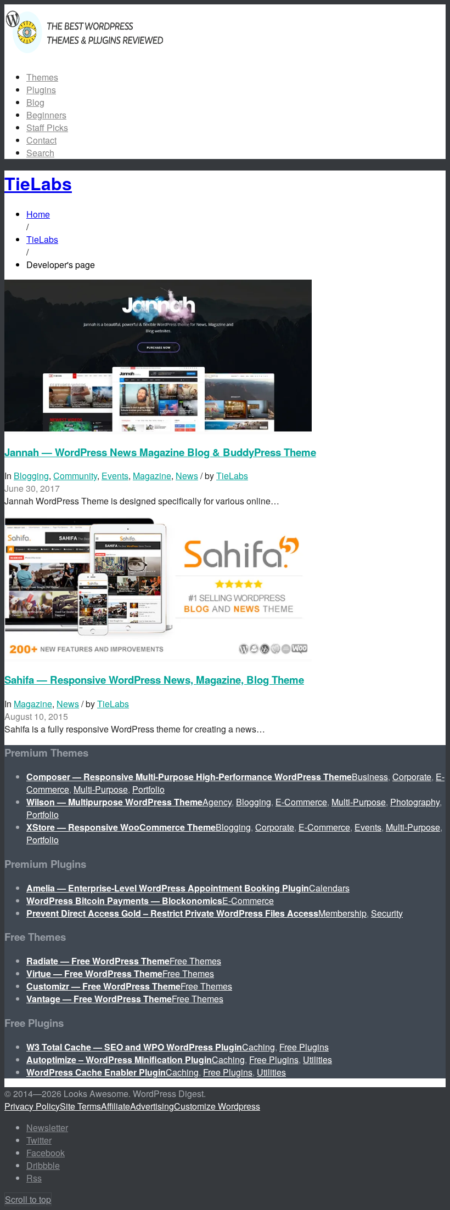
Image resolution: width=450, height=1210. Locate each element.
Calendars (329, 888)
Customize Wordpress (217, 1106)
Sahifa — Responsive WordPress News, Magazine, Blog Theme (154, 679)
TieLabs (232, 475)
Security (387, 913)
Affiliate (115, 1106)
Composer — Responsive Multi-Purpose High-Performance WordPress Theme (189, 776)
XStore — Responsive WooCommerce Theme (121, 827)
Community (75, 475)
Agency (217, 802)
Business (370, 776)
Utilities (317, 1059)
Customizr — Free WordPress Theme (103, 986)
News (187, 475)
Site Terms (80, 1106)
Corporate (411, 776)
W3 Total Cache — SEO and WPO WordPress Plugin (134, 1047)
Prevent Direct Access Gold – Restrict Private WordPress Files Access (172, 913)
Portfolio (148, 789)
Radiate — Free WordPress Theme (98, 961)
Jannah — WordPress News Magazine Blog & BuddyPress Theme (160, 452)
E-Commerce (301, 802)
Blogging (31, 475)
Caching (258, 1047)
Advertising (152, 1106)
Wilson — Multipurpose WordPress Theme (114, 802)
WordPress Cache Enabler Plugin (96, 1072)
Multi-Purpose (101, 789)
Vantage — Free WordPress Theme (99, 998)
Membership (342, 913)
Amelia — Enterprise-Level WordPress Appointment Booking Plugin (167, 888)
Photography (415, 802)
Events (115, 475)
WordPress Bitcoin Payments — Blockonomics (124, 900)
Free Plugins (304, 1047)
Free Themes (195, 961)
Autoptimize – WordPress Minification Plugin (119, 1059)
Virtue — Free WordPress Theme (94, 973)
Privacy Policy (32, 1106)
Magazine (152, 475)
